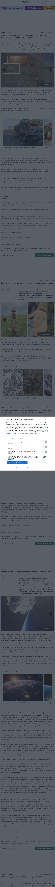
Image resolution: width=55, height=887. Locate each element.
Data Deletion (19, 467)
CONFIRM (17, 462)
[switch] (45, 442)
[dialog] (27, 443)
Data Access (27, 467)
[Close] (52, 419)
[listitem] (27, 439)
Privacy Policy (36, 467)
